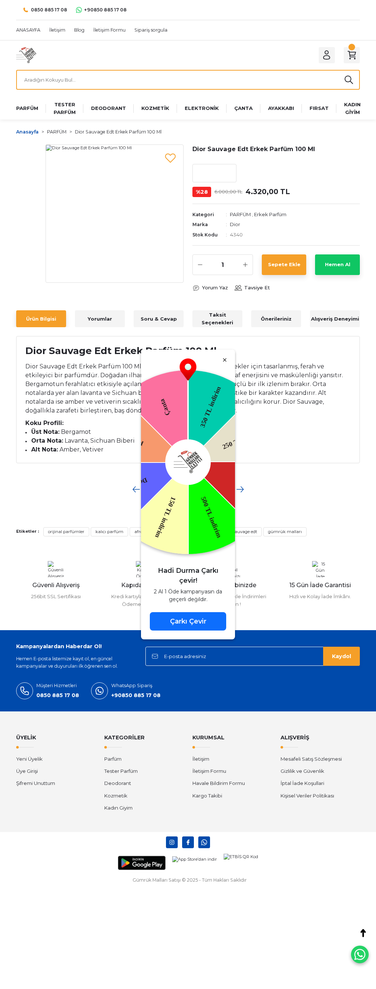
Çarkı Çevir (188, 621)
